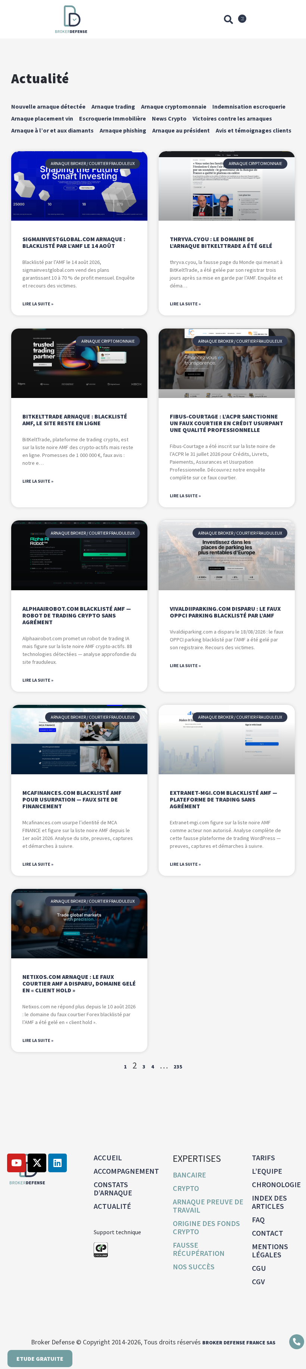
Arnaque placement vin (42, 118)
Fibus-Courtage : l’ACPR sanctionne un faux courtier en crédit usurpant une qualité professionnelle (226, 423)
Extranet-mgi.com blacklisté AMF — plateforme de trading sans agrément (223, 799)
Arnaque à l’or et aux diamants (52, 130)
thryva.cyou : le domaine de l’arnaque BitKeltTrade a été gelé (221, 242)
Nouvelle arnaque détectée (48, 106)
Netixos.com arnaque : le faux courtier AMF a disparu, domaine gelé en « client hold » (79, 983)
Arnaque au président (181, 130)
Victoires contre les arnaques (232, 118)
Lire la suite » (37, 304)
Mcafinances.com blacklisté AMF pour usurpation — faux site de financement (72, 799)
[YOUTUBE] (16, 1163)
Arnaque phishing (123, 130)
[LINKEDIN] (57, 1163)
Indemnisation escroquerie (248, 106)
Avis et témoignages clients (253, 130)
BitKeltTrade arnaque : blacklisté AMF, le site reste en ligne (74, 420)
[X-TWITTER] (37, 1163)
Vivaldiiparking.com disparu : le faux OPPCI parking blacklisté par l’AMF (225, 612)
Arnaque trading (113, 106)
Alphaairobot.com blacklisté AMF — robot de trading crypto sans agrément (76, 615)
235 (178, 1066)
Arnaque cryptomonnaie (173, 106)
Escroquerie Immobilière (112, 118)
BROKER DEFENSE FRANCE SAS (238, 1342)
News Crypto (169, 118)
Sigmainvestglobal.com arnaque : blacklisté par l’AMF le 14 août (73, 242)
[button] (228, 19)
